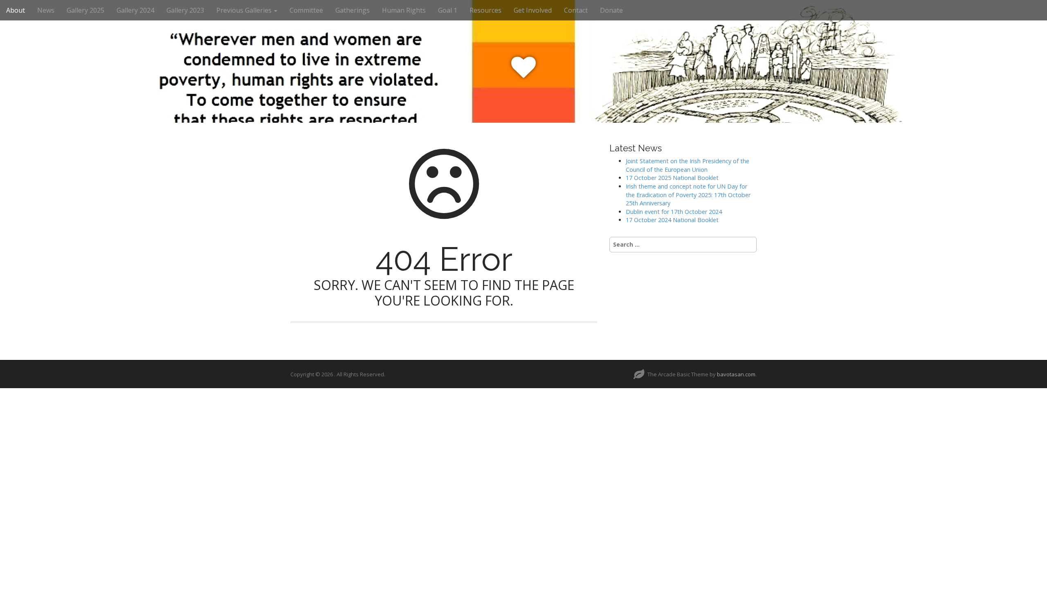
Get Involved (533, 10)
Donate (611, 10)
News (45, 10)
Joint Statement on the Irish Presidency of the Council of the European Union (687, 165)
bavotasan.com (736, 374)
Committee (306, 10)
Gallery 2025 (85, 10)
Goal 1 (447, 10)
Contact (576, 10)
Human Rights (404, 10)
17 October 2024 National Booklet (672, 220)
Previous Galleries (244, 10)
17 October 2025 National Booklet (672, 178)
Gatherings (352, 10)
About (15, 10)
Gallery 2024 (135, 10)
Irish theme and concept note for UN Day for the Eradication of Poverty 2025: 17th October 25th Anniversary (688, 194)
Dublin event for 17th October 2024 (674, 212)
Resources (485, 10)
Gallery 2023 (185, 10)
